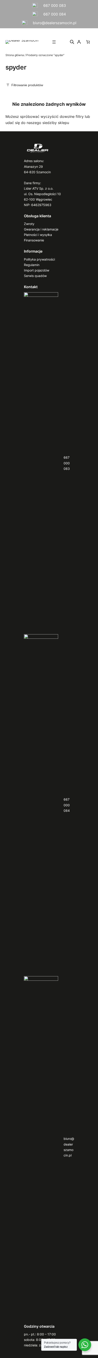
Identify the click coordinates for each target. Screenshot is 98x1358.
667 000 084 (54, 14)
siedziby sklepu (55, 122)
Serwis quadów (35, 276)
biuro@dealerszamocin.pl (54, 23)
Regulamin (31, 265)
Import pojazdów (36, 270)
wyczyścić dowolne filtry (62, 116)
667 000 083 (54, 5)
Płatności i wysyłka (38, 235)
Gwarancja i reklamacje (41, 229)
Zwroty (29, 224)
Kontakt (31, 287)
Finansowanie (34, 240)
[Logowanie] (78, 42)
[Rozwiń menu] (54, 42)
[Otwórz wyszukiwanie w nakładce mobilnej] (72, 41)
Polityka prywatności (39, 259)
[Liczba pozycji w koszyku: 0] (88, 42)
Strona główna (14, 55)
